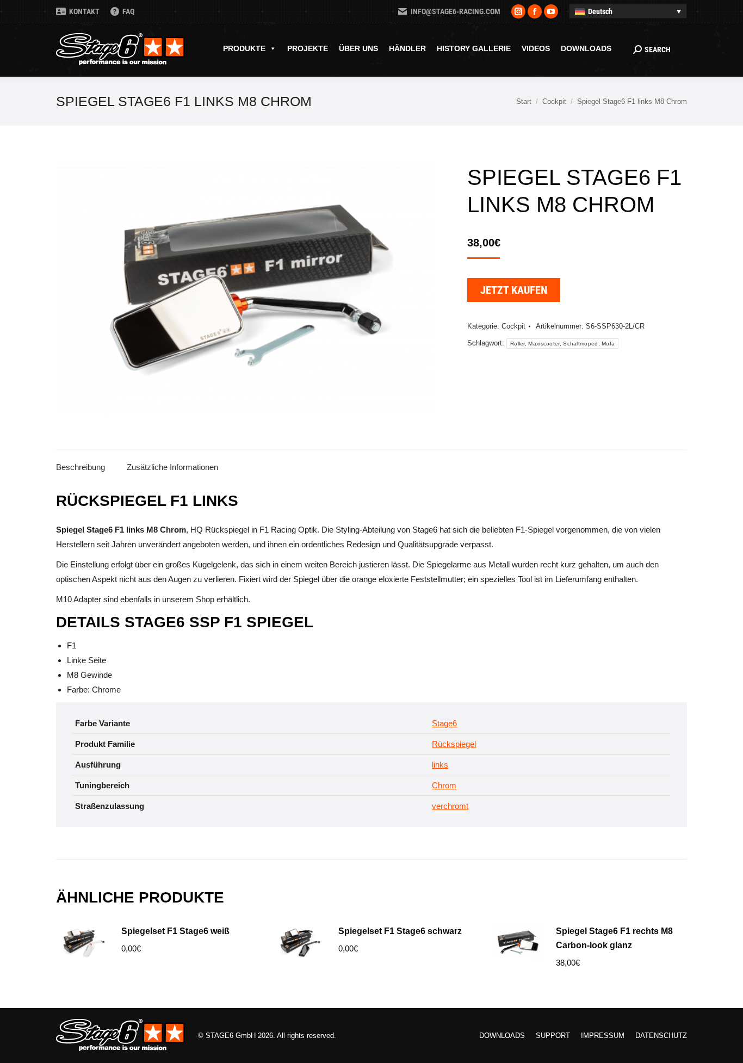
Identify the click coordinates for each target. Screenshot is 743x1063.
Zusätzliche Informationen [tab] (172, 467)
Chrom (444, 785)
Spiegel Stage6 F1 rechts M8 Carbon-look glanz (614, 938)
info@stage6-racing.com (455, 11)
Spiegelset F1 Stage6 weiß (175, 931)
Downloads (586, 48)
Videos (536, 48)
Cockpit (513, 326)
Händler (407, 48)
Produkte (244, 48)
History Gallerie (474, 48)
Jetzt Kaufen (513, 289)
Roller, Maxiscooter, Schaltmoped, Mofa (562, 344)
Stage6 (444, 723)
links (440, 764)
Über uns (358, 48)
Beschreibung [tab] (80, 467)
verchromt (450, 806)
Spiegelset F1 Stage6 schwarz (400, 931)
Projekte (307, 48)
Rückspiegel (454, 744)
